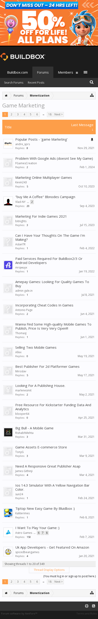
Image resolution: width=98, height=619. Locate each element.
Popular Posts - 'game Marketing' (41, 139)
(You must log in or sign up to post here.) (69, 576)
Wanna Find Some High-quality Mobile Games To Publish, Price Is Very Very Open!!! (53, 326)
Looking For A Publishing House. (40, 385)
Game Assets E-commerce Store (41, 447)
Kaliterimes (22, 513)
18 (50, 114)
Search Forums (13, 83)
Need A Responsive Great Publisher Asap (47, 466)
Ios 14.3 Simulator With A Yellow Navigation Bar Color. (52, 487)
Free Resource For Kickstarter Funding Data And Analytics (53, 407)
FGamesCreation (26, 163)
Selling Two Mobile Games (36, 347)
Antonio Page (24, 310)
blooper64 (22, 414)
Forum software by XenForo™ (19, 613)
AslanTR (20, 244)
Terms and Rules (86, 613)
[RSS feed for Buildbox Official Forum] (93, 606)
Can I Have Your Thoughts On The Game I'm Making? (50, 237)
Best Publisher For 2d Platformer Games (47, 366)
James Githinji (24, 471)
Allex (18, 352)
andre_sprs (22, 144)
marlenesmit (23, 390)
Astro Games (23, 533)
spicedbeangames (27, 552)
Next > (58, 114)
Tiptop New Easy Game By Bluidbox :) (45, 508)
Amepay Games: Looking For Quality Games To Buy (52, 283)
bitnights (20, 221)
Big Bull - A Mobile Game (34, 428)
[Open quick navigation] (92, 95)
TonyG (19, 452)
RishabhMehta (24, 433)
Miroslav (20, 371)
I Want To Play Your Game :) (37, 527)
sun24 (19, 494)
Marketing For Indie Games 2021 (41, 216)
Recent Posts (36, 83)
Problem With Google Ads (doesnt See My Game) (54, 158)
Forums (43, 72)
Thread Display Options (49, 570)
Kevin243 (21, 182)
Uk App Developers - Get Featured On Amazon (52, 547)
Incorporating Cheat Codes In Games (44, 305)
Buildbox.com (17, 72)
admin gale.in (24, 291)
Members (65, 72)
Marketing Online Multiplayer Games (43, 177)
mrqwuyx (21, 267)
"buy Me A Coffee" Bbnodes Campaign (45, 196)
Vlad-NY (20, 202)
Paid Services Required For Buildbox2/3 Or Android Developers (49, 260)
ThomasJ (20, 333)
